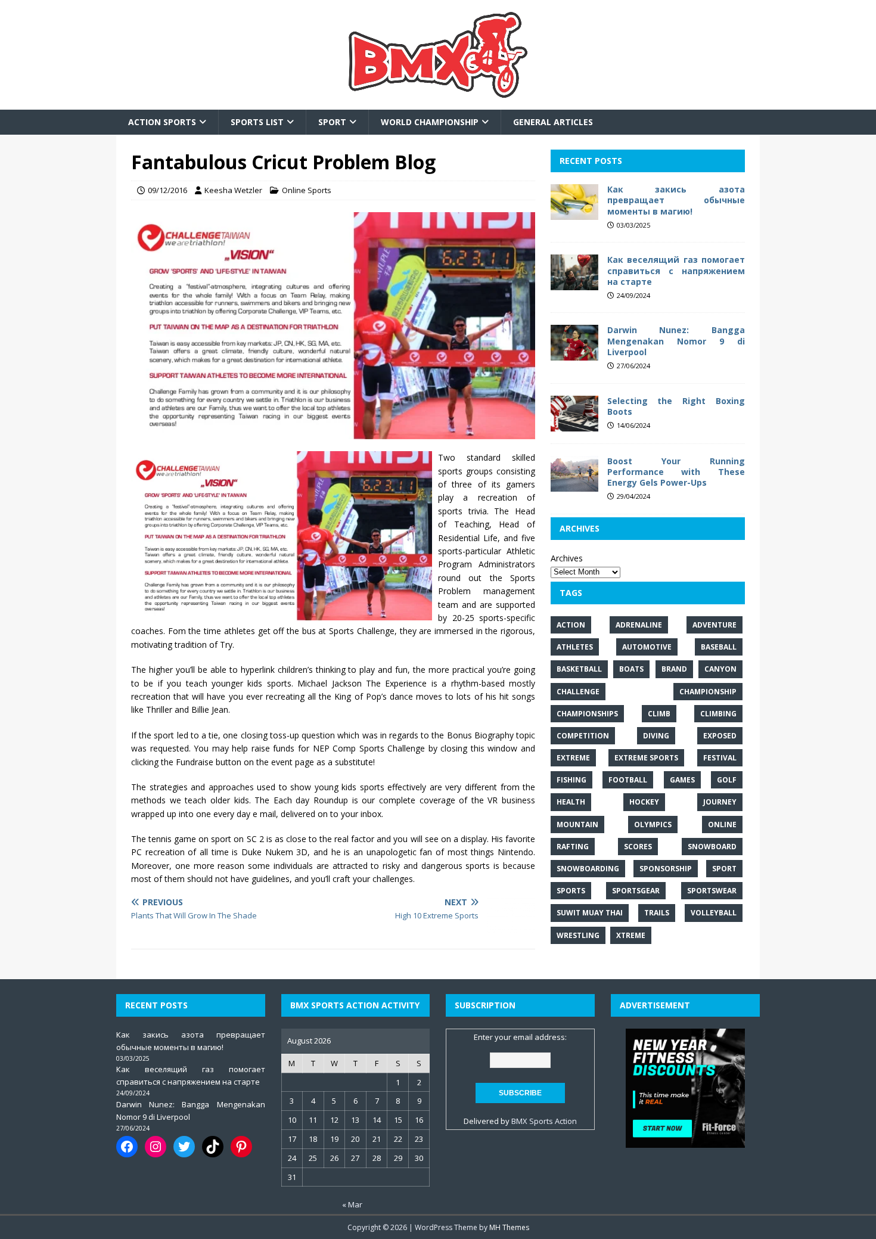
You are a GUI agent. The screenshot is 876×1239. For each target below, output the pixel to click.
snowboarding (588, 869)
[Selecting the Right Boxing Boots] (574, 424)
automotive (647, 647)
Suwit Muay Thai (590, 913)
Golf (727, 780)
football (627, 780)
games (682, 780)
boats (631, 669)
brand (674, 669)
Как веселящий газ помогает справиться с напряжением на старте (676, 270)
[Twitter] (184, 1146)
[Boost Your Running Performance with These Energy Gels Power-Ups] (574, 484)
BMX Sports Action (544, 1121)
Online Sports (306, 190)
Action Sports (162, 122)
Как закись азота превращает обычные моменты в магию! (676, 200)
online (722, 824)
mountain (577, 824)
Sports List (257, 122)
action (571, 625)
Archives (567, 558)
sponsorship (665, 869)
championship (708, 692)
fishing (571, 780)
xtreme (630, 935)
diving (656, 736)
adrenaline (639, 625)
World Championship (430, 122)
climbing (718, 714)
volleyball (714, 913)
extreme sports (646, 758)
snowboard (712, 846)
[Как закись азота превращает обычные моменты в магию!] (574, 213)
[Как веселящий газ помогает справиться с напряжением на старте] (574, 283)
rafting (573, 846)
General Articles (553, 122)
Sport (332, 122)
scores (638, 846)
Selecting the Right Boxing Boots (676, 406)
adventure (714, 625)
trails (656, 913)
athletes (575, 647)
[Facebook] (127, 1146)
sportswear (712, 891)
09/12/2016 (167, 190)
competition (583, 736)
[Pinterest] (241, 1146)
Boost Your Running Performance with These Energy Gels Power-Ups (676, 471)
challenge (578, 692)
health (571, 802)
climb (659, 714)
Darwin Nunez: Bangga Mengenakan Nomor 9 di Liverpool (676, 341)
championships (587, 714)
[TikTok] (212, 1146)
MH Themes (509, 1227)
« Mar (352, 1204)
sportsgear (636, 891)
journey (720, 802)
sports (571, 891)
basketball (579, 669)
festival (720, 758)
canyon (720, 669)
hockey (644, 802)
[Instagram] (155, 1146)
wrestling (578, 935)
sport (724, 869)
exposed (720, 736)
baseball (719, 647)
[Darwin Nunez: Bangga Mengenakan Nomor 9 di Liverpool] (574, 354)
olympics (653, 824)
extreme (573, 758)
